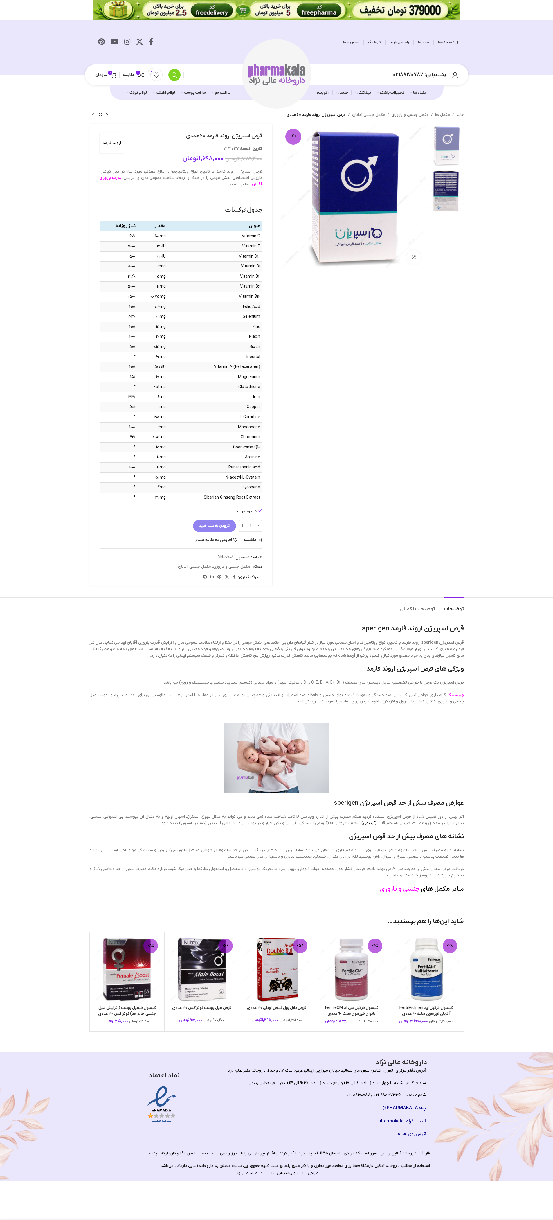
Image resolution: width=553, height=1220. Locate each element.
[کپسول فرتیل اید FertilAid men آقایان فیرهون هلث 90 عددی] (426, 969)
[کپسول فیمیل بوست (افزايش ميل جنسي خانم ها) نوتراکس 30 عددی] (127, 969)
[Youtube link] (114, 42)
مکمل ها (442, 115)
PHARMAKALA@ (400, 1108)
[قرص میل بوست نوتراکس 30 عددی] (202, 969)
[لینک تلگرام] (205, 577)
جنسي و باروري (399, 889)
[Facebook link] (151, 42)
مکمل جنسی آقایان (368, 115)
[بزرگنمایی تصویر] (413, 257)
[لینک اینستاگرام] (127, 42)
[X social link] (139, 42)
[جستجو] (174, 75)
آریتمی (369, 823)
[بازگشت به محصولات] (99, 115)
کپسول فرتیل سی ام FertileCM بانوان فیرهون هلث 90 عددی (351, 1010)
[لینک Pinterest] (101, 42)
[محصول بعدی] (92, 115)
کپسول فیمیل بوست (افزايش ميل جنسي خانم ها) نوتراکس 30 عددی (127, 1010)
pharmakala (391, 1121)
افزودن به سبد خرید (214, 525)
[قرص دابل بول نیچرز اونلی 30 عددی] (277, 969)
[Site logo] (277, 74)
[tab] (454, 606)
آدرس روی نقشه (412, 1134)
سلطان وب (244, 1173)
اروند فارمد (111, 143)
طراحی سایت (307, 1173)
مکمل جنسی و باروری (410, 115)
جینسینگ (455, 695)
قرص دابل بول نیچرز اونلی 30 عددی (276, 1008)
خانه (460, 115)
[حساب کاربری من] (455, 75)
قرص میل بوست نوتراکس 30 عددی (201, 1008)
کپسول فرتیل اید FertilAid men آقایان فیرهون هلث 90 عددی (426, 1010)
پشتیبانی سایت (279, 1173)
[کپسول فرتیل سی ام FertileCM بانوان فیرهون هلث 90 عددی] (351, 969)
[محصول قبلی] (106, 115)
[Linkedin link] (212, 577)
